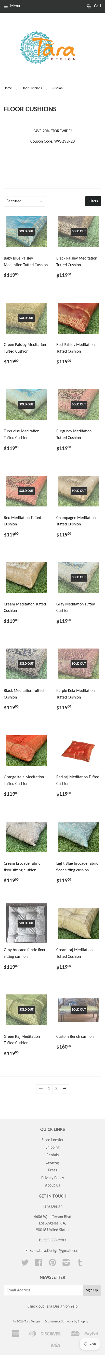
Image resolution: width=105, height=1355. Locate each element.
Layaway (52, 1163)
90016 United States (52, 1230)
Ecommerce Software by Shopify (66, 1321)
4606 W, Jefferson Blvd (52, 1217)
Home (8, 88)
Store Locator (53, 1140)
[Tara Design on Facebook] (39, 1264)
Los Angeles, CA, (52, 1223)
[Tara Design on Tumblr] (80, 1264)
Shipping (53, 1147)
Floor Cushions (32, 88)
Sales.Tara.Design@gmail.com (55, 1251)
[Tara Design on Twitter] (25, 1264)
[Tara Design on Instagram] (66, 1264)
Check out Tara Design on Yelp (52, 1306)
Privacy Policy (52, 1178)
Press (52, 1170)
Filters (93, 201)
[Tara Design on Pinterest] (52, 1264)
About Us (52, 1185)
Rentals (52, 1155)
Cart (97, 6)
